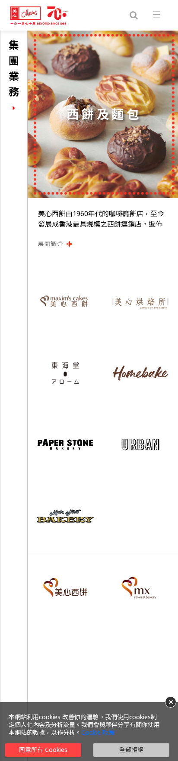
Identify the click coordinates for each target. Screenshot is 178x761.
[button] (103, 243)
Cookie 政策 (97, 732)
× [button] (170, 702)
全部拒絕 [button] (131, 749)
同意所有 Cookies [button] (43, 749)
